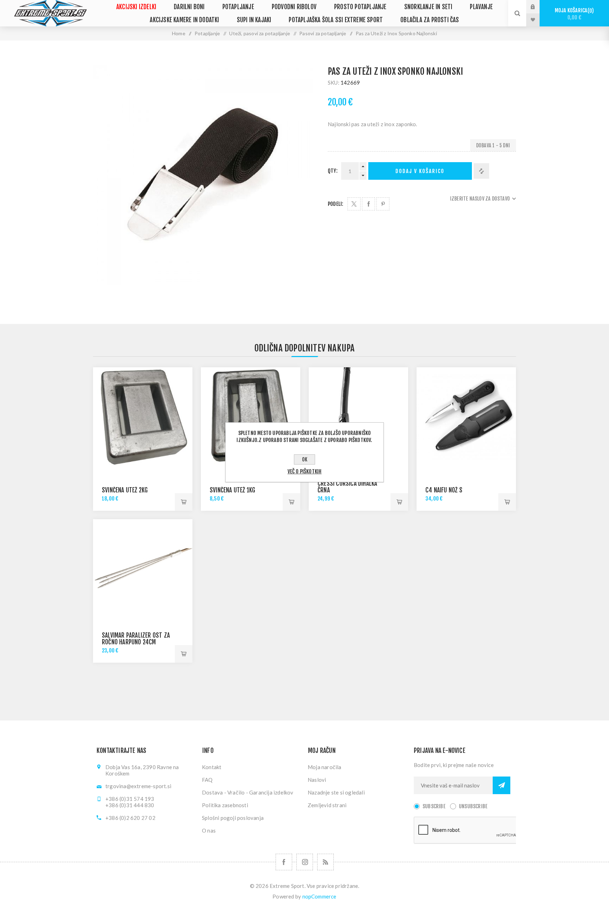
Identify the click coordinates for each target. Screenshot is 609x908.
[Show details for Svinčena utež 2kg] (142, 417)
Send (501, 785)
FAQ (207, 780)
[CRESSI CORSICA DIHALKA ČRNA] (358, 417)
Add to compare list (481, 171)
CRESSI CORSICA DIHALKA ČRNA (347, 487)
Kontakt (211, 767)
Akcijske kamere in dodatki (184, 20)
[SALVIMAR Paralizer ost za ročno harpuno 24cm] (142, 569)
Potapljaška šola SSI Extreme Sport (336, 20)
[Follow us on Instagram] (304, 862)
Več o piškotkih (305, 471)
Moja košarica (573, 14)
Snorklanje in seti (428, 7)
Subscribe (434, 806)
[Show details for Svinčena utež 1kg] (250, 417)
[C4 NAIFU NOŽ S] (466, 417)
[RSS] (325, 862)
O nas (209, 830)
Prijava (538, 7)
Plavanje (481, 7)
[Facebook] (284, 862)
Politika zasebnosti (225, 805)
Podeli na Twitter (354, 203)
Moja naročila (325, 767)
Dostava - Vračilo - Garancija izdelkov (248, 792)
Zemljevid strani (327, 805)
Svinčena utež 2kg (125, 490)
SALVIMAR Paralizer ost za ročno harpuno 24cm (136, 639)
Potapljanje (238, 7)
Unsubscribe (473, 806)
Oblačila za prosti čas (429, 20)
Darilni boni (189, 7)
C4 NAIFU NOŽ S (443, 490)
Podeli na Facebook (368, 203)
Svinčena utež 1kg (232, 490)
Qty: (333, 170)
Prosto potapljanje (360, 7)
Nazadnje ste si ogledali (336, 792)
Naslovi (317, 780)
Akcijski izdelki (136, 7)
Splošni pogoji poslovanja (233, 818)
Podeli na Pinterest (382, 203)
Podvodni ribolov (294, 7)
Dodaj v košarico (419, 171)
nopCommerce (319, 896)
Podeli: (335, 204)
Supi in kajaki (254, 20)
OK (304, 459)
